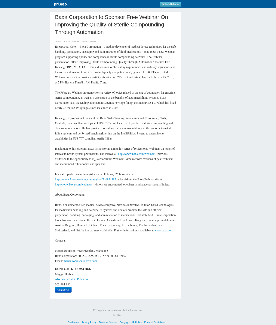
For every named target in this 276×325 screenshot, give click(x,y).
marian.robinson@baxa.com (80, 261)
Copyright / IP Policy (131, 322)
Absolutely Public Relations (71, 279)
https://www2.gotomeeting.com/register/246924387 (85, 179)
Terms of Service (108, 322)
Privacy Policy (88, 322)
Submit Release (170, 4)
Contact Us (63, 289)
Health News (90, 41)
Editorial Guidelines (154, 322)
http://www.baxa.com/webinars (136, 154)
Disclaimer (73, 322)
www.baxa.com (163, 230)
